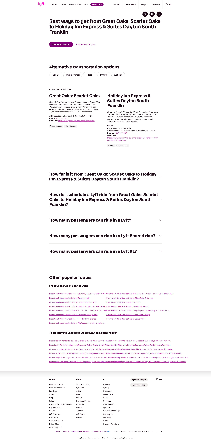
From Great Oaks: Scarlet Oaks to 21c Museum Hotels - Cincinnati (77, 323)
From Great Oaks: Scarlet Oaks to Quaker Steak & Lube (72, 302)
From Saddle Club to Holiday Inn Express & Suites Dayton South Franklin (137, 345)
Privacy (66, 431)
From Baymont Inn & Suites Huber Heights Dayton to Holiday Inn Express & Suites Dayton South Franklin (94, 349)
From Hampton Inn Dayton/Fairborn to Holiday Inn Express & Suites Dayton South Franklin (88, 357)
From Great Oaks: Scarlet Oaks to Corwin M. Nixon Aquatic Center (77, 306)
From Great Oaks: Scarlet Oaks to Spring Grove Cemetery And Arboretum (137, 310)
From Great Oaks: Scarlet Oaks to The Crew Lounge (128, 314)
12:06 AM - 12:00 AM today (120, 128)
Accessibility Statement (80, 431)
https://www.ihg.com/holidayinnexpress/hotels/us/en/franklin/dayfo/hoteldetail (132, 139)
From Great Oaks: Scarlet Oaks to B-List (123, 302)
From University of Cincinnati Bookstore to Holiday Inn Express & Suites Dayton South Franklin (147, 357)
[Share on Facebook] (152, 14)
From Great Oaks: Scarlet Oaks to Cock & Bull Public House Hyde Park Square (139, 294)
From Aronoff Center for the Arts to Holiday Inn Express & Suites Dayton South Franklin (143, 353)
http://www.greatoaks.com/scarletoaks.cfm (76, 121)
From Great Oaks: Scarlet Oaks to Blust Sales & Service (129, 298)
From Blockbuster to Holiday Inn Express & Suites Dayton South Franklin (80, 341)
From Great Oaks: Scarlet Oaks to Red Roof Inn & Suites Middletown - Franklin (82, 310)
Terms (58, 431)
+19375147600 (120, 133)
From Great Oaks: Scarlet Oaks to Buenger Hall (69, 298)
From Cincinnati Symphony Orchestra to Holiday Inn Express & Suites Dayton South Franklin (146, 361)
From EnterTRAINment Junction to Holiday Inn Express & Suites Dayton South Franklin (86, 361)
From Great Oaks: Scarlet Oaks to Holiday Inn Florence (72, 319)
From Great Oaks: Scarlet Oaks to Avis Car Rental (127, 306)
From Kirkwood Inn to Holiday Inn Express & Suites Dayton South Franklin (138, 341)
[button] (105, 177)
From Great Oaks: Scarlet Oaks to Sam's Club (125, 319)
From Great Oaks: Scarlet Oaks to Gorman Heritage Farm (73, 314)
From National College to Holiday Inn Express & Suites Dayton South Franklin (139, 349)
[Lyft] (41, 4)
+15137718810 (62, 118)
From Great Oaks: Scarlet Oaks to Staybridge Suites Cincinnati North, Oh (80, 294)
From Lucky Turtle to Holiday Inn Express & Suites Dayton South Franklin (80, 345)
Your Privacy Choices (99, 431)
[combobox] (168, 4)
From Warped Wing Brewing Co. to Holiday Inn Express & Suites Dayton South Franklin (86, 353)
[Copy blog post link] (159, 14)
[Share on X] (145, 14)
